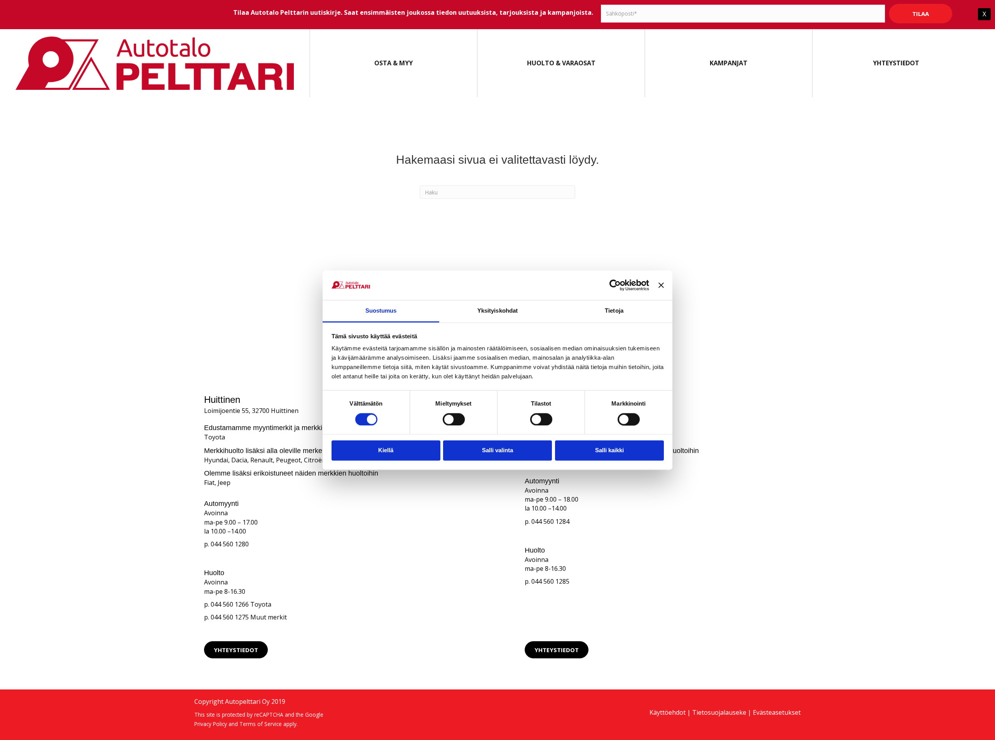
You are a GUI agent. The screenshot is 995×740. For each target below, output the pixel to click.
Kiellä (385, 450)
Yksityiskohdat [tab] (497, 311)
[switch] (454, 419)
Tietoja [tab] (614, 311)
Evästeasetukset (777, 712)
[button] (236, 649)
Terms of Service (260, 724)
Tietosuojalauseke (719, 712)
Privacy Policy (210, 724)
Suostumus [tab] (381, 311)
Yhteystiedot (896, 63)
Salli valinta (497, 450)
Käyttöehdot (667, 712)
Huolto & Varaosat (561, 63)
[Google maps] (436, 650)
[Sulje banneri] (661, 285)
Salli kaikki (609, 450)
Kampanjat (728, 63)
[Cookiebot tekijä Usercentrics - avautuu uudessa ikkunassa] (615, 285)
